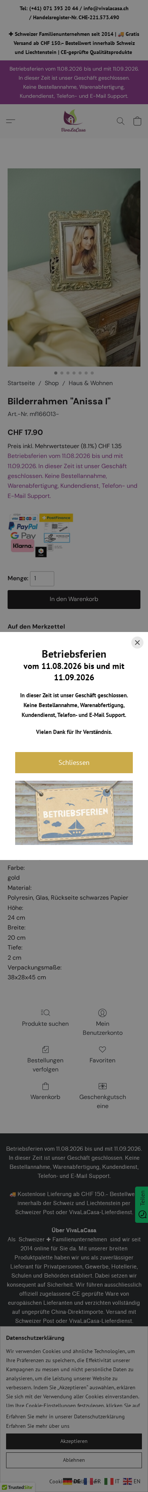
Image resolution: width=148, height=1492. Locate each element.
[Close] (137, 643)
